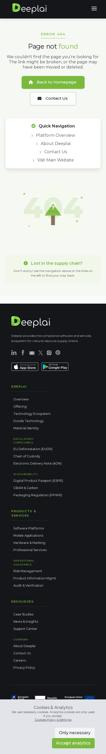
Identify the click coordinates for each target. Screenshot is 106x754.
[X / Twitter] (40, 352)
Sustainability (25, 474)
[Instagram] (49, 352)
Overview (21, 399)
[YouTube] (31, 352)
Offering (20, 406)
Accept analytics (73, 743)
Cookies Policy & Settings (53, 720)
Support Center (25, 629)
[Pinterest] (57, 352)
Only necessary (75, 732)
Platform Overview (55, 135)
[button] (94, 8)
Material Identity (26, 428)
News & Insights (25, 621)
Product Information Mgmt (34, 578)
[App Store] (24, 367)
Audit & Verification (28, 585)
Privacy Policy (24, 668)
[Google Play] (54, 367)
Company (21, 639)
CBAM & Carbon (25, 488)
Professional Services (30, 550)
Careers (19, 660)
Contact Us (55, 151)
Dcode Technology (28, 421)
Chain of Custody (26, 456)
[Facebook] (22, 352)
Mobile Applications (28, 535)
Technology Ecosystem (32, 414)
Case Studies (23, 614)
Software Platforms (28, 528)
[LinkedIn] (13, 352)
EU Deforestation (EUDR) (32, 449)
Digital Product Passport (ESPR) (38, 481)
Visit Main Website (55, 160)
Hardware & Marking (29, 543)
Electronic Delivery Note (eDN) (37, 463)
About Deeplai (55, 143)
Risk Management (27, 571)
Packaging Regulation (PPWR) (37, 495)
